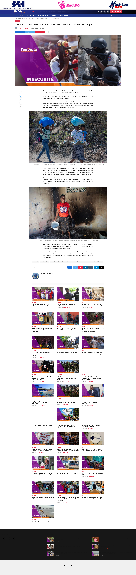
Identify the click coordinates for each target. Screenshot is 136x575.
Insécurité (17, 21)
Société (34, 302)
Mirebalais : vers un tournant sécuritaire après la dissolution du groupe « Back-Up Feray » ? (43, 450)
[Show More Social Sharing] (47, 32)
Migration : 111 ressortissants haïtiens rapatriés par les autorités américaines (41, 522)
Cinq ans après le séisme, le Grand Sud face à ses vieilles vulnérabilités (67, 353)
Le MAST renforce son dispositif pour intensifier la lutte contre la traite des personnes (90, 402)
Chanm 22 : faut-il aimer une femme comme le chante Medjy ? (114, 538)
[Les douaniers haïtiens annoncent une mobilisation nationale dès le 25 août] (68, 294)
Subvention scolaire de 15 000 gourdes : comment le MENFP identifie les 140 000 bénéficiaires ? (71, 553)
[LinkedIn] (20, 99)
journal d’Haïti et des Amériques (57, 261)
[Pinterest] (20, 103)
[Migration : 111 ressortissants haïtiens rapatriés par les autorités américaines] (43, 511)
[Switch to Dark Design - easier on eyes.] (98, 11)
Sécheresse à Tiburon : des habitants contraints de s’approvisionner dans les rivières (41, 354)
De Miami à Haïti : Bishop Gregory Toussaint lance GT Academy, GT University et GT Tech (115, 546)
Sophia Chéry (41, 333)
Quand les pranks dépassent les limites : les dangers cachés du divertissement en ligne (92, 353)
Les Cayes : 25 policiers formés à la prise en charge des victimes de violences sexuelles (92, 498)
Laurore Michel (91, 333)
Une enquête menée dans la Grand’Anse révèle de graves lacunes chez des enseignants (71, 538)
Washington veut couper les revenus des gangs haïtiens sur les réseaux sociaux (43, 498)
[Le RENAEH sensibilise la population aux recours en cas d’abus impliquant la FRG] (68, 390)
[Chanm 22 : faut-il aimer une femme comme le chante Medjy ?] (95, 539)
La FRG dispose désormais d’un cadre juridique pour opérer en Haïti (91, 426)
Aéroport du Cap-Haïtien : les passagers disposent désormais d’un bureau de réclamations (41, 402)
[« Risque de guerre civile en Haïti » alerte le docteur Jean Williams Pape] (68, 60)
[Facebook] (20, 92)
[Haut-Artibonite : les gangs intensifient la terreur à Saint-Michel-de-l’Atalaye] (68, 318)
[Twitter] (20, 96)
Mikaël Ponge (70, 261)
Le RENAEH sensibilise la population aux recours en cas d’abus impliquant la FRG (66, 401)
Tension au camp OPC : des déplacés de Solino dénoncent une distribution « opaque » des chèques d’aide (68, 499)
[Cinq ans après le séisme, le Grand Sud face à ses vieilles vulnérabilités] (68, 342)
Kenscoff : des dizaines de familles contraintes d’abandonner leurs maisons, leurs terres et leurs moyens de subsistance (93, 330)
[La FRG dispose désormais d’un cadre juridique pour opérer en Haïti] (93, 414)
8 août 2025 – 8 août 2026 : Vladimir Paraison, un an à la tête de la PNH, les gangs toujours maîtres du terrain (92, 378)
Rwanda (90, 261)
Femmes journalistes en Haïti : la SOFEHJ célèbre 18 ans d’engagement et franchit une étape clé (42, 306)
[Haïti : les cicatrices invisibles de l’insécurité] (43, 414)
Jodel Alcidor (90, 307)
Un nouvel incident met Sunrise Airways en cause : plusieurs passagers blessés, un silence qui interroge (116, 553)
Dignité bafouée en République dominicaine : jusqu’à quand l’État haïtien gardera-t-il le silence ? (42, 475)
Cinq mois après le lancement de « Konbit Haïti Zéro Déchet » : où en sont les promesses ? (92, 305)
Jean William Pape (44, 261)
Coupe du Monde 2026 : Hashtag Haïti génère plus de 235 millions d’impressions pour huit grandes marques (92, 451)
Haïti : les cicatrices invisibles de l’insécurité (42, 425)
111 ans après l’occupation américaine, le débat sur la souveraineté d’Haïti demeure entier (66, 426)
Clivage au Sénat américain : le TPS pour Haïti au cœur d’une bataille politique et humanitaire (68, 450)
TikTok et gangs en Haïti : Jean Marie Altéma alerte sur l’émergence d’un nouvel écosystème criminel (42, 378)
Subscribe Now (116, 11)
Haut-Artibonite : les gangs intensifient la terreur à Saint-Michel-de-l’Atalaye (66, 329)
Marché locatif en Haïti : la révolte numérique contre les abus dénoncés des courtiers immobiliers (42, 330)
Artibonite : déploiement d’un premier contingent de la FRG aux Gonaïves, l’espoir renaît (67, 378)
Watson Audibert (66, 307)
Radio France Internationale (81, 261)
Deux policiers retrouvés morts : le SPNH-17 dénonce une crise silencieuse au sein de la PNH (67, 475)
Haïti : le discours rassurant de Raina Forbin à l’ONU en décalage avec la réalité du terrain (92, 474)
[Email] (20, 106)
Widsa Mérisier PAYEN (23, 28)
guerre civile (36, 261)
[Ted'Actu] (19, 12)
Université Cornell (98, 261)
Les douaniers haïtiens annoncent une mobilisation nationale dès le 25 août (66, 305)
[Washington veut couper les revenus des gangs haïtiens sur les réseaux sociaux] (43, 487)
